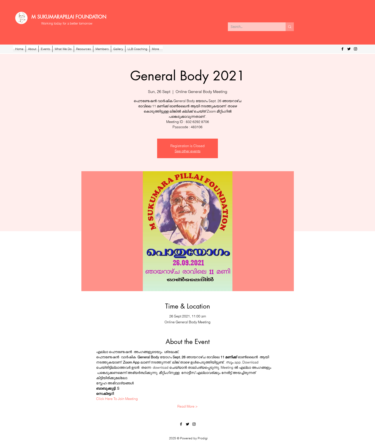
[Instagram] (355, 49)
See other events (188, 151)
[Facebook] (342, 49)
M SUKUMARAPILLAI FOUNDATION (68, 17)
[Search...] (290, 26)
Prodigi (203, 438)
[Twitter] (349, 49)
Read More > (187, 406)
